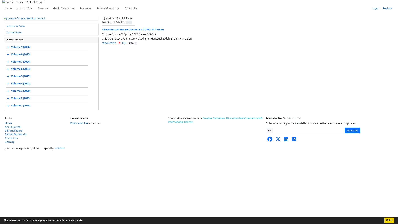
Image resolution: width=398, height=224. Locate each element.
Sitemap (10, 142)
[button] (84, 220)
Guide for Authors (63, 8)
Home (8, 8)
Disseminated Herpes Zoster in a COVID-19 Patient (133, 29)
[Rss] (294, 140)
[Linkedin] (286, 140)
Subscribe (352, 130)
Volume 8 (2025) (20, 54)
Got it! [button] (389, 220)
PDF (128, 43)
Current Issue (14, 32)
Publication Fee (79, 123)
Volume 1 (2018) (20, 105)
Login (376, 8)
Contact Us (130, 8)
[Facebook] (270, 140)
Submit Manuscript (108, 8)
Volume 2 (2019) (20, 98)
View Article (109, 43)
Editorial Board (14, 130)
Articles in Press (15, 26)
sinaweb (59, 148)
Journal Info (23, 8)
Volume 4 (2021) (20, 83)
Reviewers (85, 8)
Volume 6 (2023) (20, 69)
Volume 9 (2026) (20, 47)
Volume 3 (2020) (20, 91)
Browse (41, 8)
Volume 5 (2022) (20, 76)
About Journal (13, 127)
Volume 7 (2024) (20, 61)
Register (387, 8)
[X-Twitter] (278, 140)
